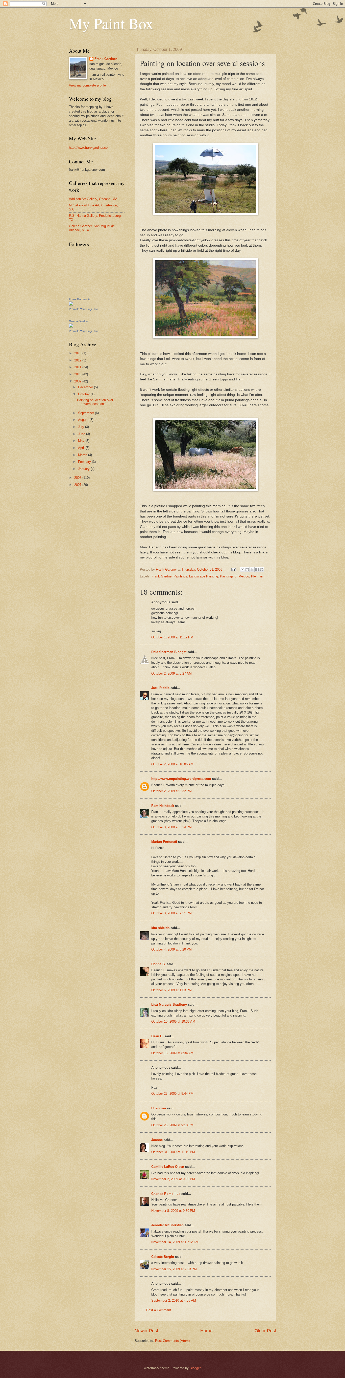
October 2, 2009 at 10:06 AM (172, 764)
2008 (78, 478)
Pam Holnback (162, 806)
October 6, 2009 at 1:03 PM (171, 990)
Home (206, 1330)
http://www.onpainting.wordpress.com (181, 779)
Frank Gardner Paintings (169, 576)
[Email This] (242, 569)
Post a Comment (158, 1310)
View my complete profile (87, 85)
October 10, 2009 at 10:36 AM (173, 1021)
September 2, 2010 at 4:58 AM (173, 1300)
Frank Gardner (105, 59)
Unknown (158, 1108)
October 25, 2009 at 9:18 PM (172, 1125)
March (83, 455)
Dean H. (157, 1036)
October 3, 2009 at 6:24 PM (171, 827)
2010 (78, 374)
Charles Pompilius (165, 1194)
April (82, 448)
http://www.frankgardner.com (89, 147)
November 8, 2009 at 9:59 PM (173, 1211)
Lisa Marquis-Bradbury (169, 1004)
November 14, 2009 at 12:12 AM (175, 1242)
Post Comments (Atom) (172, 1341)
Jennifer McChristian (167, 1225)
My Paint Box (111, 23)
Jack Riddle (160, 688)
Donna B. (158, 964)
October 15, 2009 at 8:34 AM (172, 1053)
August (83, 420)
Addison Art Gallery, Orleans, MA (93, 199)
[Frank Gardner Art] (71, 304)
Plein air (257, 576)
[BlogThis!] (247, 569)
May (81, 441)
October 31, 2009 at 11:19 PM (173, 1152)
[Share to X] (252, 569)
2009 (78, 381)
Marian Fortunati (164, 842)
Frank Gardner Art (80, 299)
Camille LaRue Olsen (167, 1167)
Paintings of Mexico (234, 576)
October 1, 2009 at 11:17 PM (172, 637)
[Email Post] (233, 569)
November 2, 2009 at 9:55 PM (173, 1179)
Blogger (195, 1368)
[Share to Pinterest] (261, 569)
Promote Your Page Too (83, 309)
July (81, 427)
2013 (78, 353)
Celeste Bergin (162, 1257)
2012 (78, 360)
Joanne (157, 1140)
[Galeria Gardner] (71, 326)
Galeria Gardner (79, 321)
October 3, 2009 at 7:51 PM (171, 913)
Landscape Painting (203, 576)
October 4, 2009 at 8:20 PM (171, 949)
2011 (78, 367)
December (86, 387)
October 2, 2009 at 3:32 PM (171, 791)
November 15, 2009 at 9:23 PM (174, 1269)
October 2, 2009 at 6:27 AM (171, 673)
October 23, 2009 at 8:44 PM (172, 1093)
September (86, 413)
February (85, 462)
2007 (78, 485)
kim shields (160, 928)
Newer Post (146, 1330)
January (84, 469)
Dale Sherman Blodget (168, 652)
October (84, 394)
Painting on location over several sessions (95, 402)
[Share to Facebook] (256, 569)
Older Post (265, 1330)
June (82, 434)
